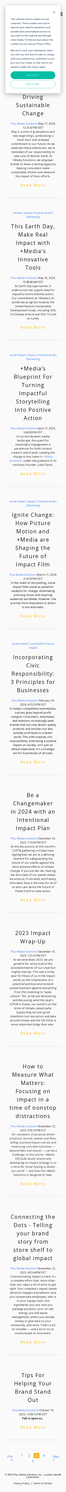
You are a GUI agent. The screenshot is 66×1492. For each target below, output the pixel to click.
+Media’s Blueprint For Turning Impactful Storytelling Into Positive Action (33, 393)
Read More (33, 185)
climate (17, 213)
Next (56, 1458)
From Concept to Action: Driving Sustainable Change (33, 97)
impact (27, 213)
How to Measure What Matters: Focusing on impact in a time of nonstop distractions (33, 1091)
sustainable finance (41, 643)
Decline (33, 84)
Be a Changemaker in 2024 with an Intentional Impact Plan (33, 811)
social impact (17, 355)
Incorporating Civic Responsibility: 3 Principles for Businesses (33, 673)
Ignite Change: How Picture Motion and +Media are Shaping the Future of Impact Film (33, 539)
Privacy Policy (21, 1483)
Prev (10, 1458)
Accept (33, 75)
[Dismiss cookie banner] (54, 13)
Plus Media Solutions (24, 123)
